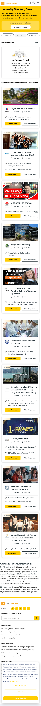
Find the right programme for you (13, 629)
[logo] (9, 3)
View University (12, 124)
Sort (35, 43)
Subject (19, 35)
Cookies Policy (14, 681)
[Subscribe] (36, 618)
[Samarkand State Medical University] (7, 342)
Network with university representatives (15, 653)
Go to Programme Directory (19, 27)
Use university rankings (9, 632)
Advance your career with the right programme (17, 647)
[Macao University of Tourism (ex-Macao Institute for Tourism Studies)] (7, 536)
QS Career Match (6, 587)
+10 (36, 212)
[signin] (34, 2)
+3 (34, 498)
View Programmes (30, 124)
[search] (30, 3)
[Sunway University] (7, 440)
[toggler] (38, 2)
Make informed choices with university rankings (17, 650)
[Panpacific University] (7, 246)
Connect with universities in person (13, 635)
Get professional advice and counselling (15, 656)
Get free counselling (8, 638)
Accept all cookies (20, 698)
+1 (35, 549)
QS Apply (11, 581)
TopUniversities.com (7, 567)
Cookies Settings (20, 685)
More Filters (32, 35)
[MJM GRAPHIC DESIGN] (7, 204)
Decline (20, 692)
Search (7, 35)
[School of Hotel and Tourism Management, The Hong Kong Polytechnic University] (7, 388)
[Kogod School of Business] (7, 110)
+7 (22, 166)
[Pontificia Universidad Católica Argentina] (7, 488)
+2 (25, 354)
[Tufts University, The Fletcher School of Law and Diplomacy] (7, 289)
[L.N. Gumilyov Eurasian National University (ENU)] (7, 153)
